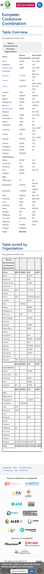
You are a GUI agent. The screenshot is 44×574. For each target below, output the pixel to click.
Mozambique (7, 109)
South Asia (24, 470)
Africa (15, 468)
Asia (16, 470)
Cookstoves (8, 470)
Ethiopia (5, 76)
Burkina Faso (7, 68)
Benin (4, 61)
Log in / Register (27, 5)
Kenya (4, 86)
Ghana (5, 80)
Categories (7, 468)
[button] (19, 571)
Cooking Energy (25, 468)
